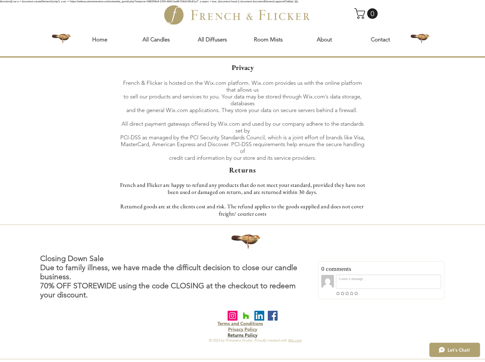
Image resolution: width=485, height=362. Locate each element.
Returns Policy (242, 335)
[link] (367, 13)
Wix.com (295, 340)
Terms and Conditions (240, 323)
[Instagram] (232, 316)
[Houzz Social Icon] (246, 316)
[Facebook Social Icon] (273, 316)
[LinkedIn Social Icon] (259, 316)
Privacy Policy (242, 329)
